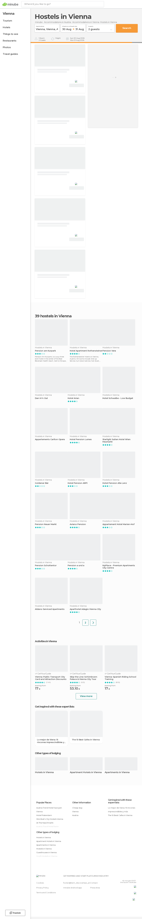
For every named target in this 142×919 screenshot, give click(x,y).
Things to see (10, 34)
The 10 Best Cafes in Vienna (86, 739)
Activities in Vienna (46, 641)
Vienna (75, 811)
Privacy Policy (42, 888)
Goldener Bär (42, 483)
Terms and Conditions (46, 892)
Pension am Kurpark (45, 351)
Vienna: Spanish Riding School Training (120, 678)
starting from (40, 685)
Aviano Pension (78, 524)
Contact (94, 883)
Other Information (81, 802)
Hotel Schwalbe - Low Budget (117, 398)
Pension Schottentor (46, 565)
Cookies (40, 883)
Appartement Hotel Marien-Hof (118, 524)
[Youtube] (134, 877)
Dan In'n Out (41, 398)
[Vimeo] (131, 877)
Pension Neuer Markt (46, 524)
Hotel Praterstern (44, 815)
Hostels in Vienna (44, 849)
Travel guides (10, 54)
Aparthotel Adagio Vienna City (85, 609)
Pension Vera (109, 351)
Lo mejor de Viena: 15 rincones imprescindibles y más (50, 740)
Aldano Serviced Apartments (49, 609)
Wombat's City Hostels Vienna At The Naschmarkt (49, 821)
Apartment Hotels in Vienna (86, 772)
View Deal (76, 85)
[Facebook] (123, 877)
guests (95, 29)
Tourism (7, 20)
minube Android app (72, 888)
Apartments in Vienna (117, 772)
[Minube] (10, 4)
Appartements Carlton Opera (50, 439)
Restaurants (9, 40)
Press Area (95, 888)
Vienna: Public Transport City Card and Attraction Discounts (50, 678)
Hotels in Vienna (44, 772)
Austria (75, 815)
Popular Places (43, 802)
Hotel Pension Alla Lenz (114, 483)
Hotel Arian (73, 398)
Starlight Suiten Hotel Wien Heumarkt (116, 440)
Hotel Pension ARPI (78, 483)
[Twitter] (127, 877)
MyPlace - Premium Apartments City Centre (118, 566)
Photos (7, 47)
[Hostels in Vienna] (93, 623)
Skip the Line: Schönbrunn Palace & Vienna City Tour (83, 678)
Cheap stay (77, 808)
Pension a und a (76, 565)
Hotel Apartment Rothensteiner (86, 351)
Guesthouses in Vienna (46, 852)
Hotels (6, 27)
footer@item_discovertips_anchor (78, 883)
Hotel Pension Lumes (81, 439)
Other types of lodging (47, 832)
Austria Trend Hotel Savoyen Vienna (49, 810)
